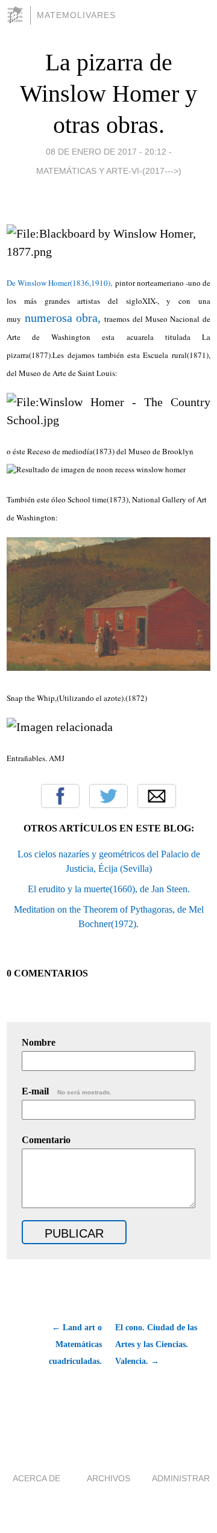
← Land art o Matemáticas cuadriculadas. (75, 1344)
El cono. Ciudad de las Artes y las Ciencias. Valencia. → (156, 1344)
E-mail (67, 1091)
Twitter (108, 796)
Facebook (60, 796)
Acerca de (36, 1478)
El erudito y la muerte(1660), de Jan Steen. (109, 889)
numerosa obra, (63, 317)
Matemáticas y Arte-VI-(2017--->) (108, 171)
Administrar (181, 1478)
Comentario (46, 1140)
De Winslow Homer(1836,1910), (59, 282)
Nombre (38, 1042)
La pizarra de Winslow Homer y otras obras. (108, 93)
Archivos (108, 1478)
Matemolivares (76, 15)
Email (156, 796)
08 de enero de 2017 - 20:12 (106, 151)
